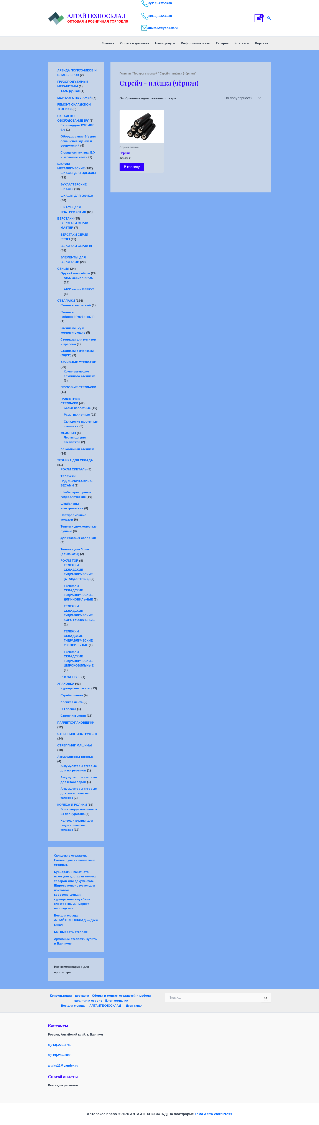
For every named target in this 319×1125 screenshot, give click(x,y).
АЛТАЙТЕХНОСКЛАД (96, 16)
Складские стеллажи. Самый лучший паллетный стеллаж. (74, 860)
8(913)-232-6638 (160, 16)
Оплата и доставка (134, 43)
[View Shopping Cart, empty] (259, 18)
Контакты (242, 43)
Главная (108, 43)
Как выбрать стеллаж (70, 931)
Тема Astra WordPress (213, 1114)
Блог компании (116, 1000)
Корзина (261, 43)
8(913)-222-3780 (160, 3)
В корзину (132, 167)
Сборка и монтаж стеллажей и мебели (121, 995)
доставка (82, 995)
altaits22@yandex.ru (162, 28)
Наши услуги (165, 43)
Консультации (61, 995)
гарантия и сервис (88, 1000)
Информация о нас (195, 43)
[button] (269, 18)
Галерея (222, 43)
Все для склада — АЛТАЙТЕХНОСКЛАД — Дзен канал (76, 920)
